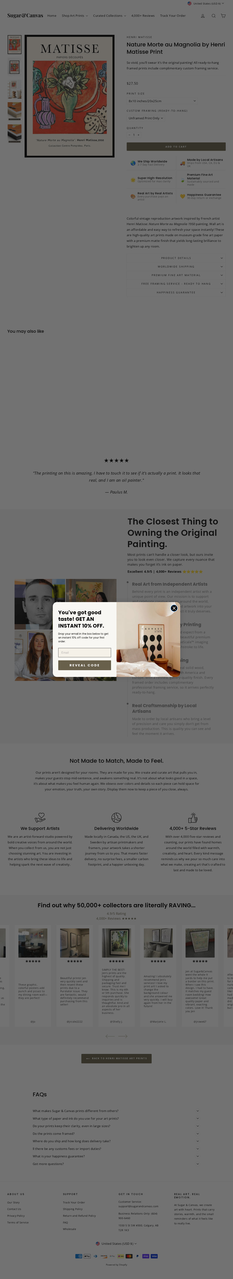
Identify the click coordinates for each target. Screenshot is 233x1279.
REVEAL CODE (85, 665)
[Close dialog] (174, 608)
